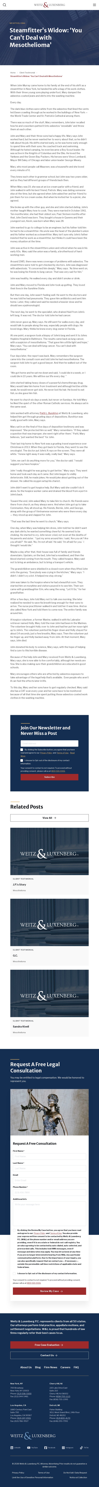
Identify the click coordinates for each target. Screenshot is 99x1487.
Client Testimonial (27, 73)
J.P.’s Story (19, 884)
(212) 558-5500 (24, 1394)
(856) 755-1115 (63, 1396)
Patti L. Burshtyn (49, 413)
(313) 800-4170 (63, 1418)
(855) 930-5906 (58, 771)
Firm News (50, 1367)
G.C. (15, 955)
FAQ (76, 1367)
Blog (38, 1367)
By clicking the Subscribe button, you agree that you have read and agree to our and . (48, 753)
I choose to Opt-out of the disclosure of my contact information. (47, 1273)
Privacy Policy (46, 753)
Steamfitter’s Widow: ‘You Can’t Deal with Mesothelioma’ (36, 76)
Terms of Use (62, 753)
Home (13, 73)
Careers (65, 1367)
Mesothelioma (17, 23)
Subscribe (49, 777)
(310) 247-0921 (24, 1418)
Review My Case (49, 1291)
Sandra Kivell (21, 1026)
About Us (26, 1367)
